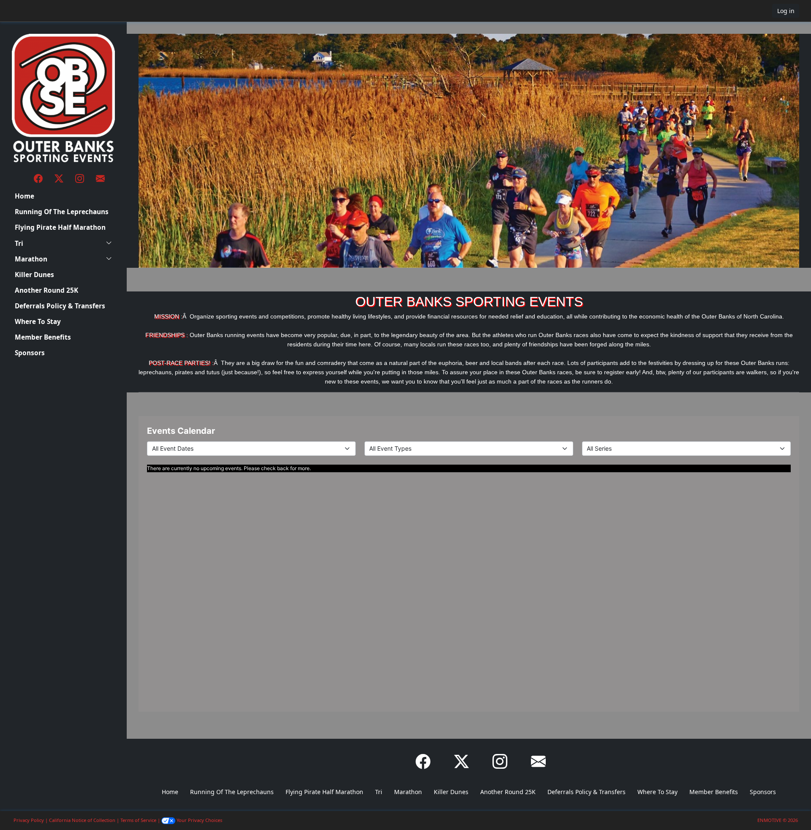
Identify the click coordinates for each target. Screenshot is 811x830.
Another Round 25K (46, 290)
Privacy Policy (29, 820)
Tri (19, 243)
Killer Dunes (34, 274)
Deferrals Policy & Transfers (60, 306)
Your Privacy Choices (198, 820)
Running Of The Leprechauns (62, 211)
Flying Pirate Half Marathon (60, 227)
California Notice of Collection (82, 820)
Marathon (31, 259)
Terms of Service (138, 820)
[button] (34, 11)
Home (24, 196)
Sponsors (30, 352)
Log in (786, 11)
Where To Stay (38, 321)
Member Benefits (43, 337)
